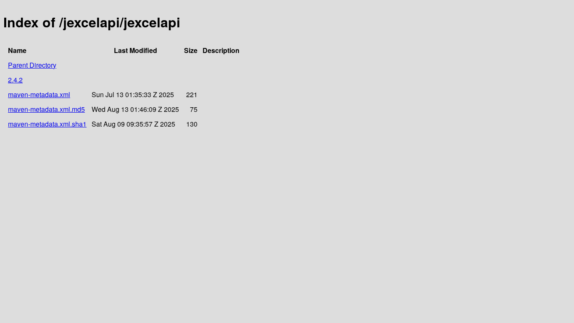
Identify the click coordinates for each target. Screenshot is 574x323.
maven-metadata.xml (39, 94)
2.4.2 (15, 80)
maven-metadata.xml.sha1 (47, 124)
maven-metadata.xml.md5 (46, 109)
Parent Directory (32, 65)
